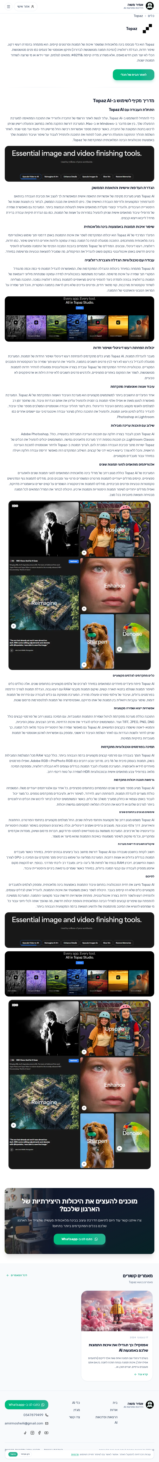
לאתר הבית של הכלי (134, 74)
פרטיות (75, 1454)
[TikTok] (25, 1433)
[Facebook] (39, 1433)
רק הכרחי (25, 1454)
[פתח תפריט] (8, 7)
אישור (13, 1454)
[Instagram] (32, 1433)
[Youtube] (46, 1433)
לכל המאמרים (19, 1275)
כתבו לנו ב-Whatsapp (76, 1239)
